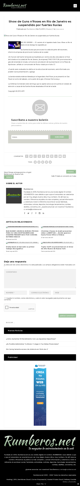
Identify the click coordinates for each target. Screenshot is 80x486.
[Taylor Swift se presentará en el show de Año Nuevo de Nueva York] (57, 243)
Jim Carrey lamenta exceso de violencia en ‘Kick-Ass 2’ (27, 349)
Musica (48, 29)
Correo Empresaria (39, 479)
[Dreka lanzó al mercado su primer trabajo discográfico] (22, 243)
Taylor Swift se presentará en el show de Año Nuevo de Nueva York (57, 248)
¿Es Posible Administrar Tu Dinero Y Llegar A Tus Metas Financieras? (32, 344)
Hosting (9, 479)
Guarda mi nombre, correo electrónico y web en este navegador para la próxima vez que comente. (37, 299)
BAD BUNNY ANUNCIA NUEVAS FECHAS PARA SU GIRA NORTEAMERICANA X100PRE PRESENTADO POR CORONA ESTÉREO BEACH (22, 234)
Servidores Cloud (24, 479)
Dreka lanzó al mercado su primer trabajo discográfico (20, 248)
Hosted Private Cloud (55, 479)
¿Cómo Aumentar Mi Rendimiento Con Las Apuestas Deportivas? (31, 339)
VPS (15, 479)
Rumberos (31, 29)
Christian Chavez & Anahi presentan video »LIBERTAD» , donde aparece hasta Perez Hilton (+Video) (56, 233)
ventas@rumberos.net (68, 469)
